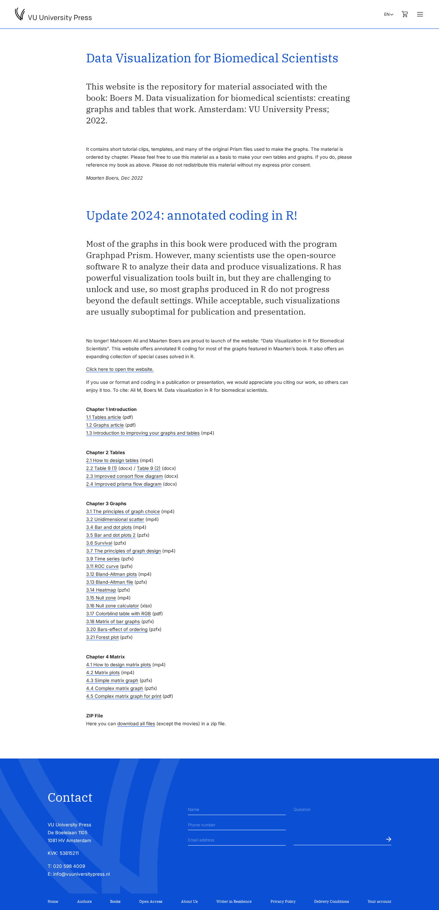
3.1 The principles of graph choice (123, 511)
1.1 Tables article (103, 417)
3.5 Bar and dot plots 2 (110, 535)
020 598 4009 (69, 866)
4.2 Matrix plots (103, 672)
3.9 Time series (103, 558)
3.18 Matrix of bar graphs (113, 621)
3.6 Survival (99, 543)
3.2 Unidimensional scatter (115, 519)
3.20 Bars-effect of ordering (116, 629)
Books (115, 901)
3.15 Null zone (101, 597)
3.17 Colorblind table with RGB (118, 613)
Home (53, 901)
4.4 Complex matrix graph (114, 688)
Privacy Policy (283, 901)
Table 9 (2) (149, 468)
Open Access (150, 901)
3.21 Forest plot (102, 637)
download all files (136, 723)
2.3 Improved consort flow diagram (124, 476)
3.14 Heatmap (101, 590)
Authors (84, 901)
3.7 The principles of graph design (123, 551)
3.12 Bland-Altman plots (111, 574)
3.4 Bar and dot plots (109, 527)
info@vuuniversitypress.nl (81, 874)
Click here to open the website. (120, 369)
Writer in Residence (234, 901)
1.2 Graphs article (105, 425)
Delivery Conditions (331, 901)
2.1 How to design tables (112, 460)
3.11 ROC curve (102, 566)
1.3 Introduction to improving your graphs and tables (143, 433)
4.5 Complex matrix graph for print (123, 696)
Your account (379, 901)
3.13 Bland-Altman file (109, 582)
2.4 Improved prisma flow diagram (124, 484)
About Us (189, 901)
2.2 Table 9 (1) (101, 468)
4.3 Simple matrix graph (112, 680)
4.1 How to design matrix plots (118, 664)
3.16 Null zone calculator (112, 605)
